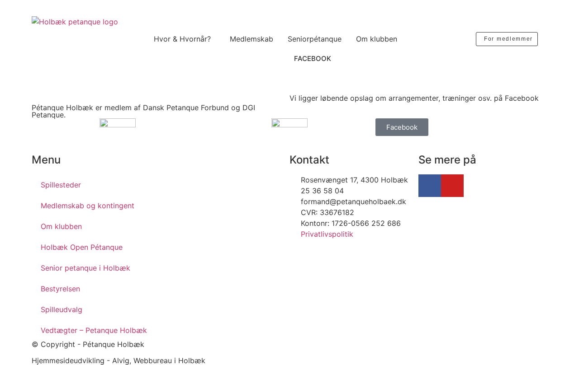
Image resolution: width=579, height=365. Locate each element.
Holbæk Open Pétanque (82, 247)
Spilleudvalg (61, 309)
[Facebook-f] (429, 185)
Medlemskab (251, 38)
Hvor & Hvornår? (182, 38)
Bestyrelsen (60, 288)
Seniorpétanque (315, 38)
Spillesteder (61, 184)
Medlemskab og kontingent (87, 205)
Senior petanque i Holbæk (85, 267)
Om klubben (376, 38)
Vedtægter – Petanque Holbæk (94, 330)
